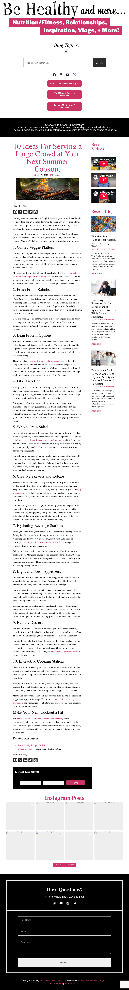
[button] (66, 51)
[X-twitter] (74, 903)
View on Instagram (66, 865)
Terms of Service (71, 983)
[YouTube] (67, 74)
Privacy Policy (56, 983)
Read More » (97, 273)
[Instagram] (61, 74)
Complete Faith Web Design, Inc (93, 980)
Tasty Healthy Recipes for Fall (31, 745)
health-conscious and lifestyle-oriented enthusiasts (39, 718)
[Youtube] (61, 903)
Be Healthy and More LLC (51, 980)
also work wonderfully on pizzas (44, 360)
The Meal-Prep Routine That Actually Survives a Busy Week (103, 241)
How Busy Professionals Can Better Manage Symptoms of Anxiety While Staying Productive (103, 308)
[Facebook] (54, 74)
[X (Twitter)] (74, 74)
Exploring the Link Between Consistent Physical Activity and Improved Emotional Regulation (103, 376)
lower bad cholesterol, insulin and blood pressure (39, 440)
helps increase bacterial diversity (65, 651)
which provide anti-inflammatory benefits (42, 542)
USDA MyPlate (25, 748)
